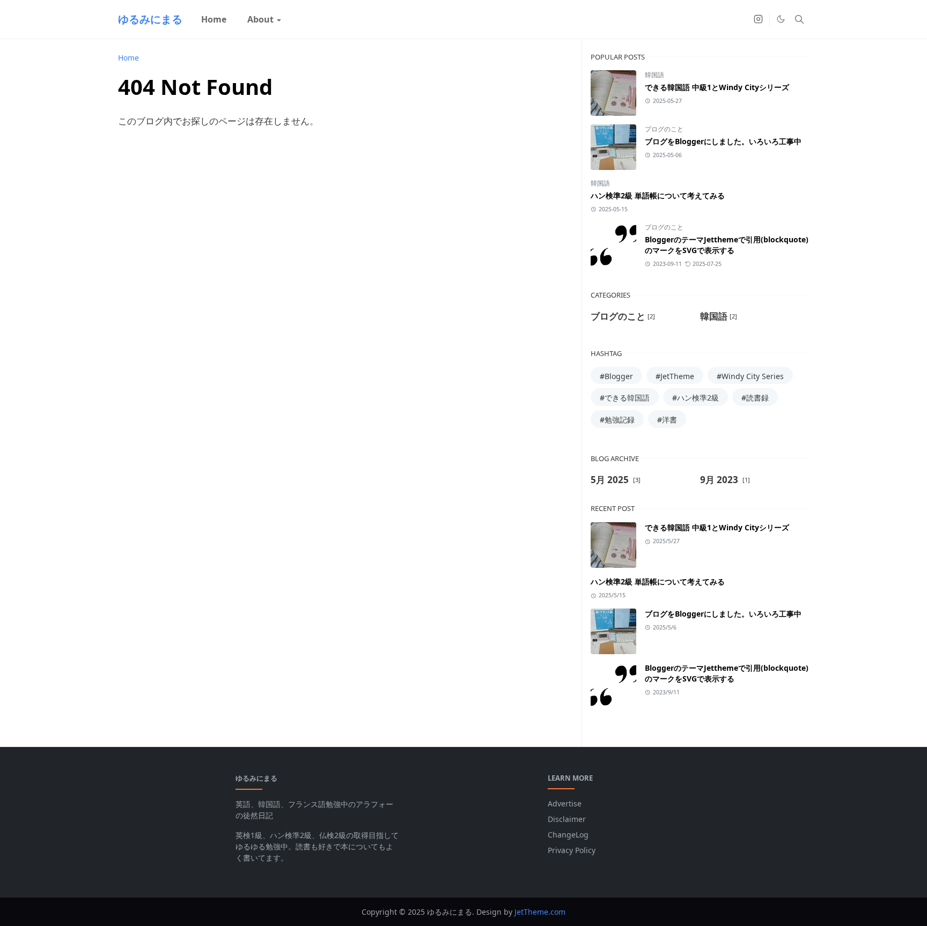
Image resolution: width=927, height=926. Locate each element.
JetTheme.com (539, 912)
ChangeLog (568, 834)
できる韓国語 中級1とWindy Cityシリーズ (717, 87)
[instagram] (758, 19)
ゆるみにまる (150, 19)
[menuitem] (214, 19)
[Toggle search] (799, 19)
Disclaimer (567, 819)
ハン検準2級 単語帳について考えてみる (658, 195)
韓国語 (654, 74)
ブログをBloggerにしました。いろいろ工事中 (723, 141)
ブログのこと (664, 129)
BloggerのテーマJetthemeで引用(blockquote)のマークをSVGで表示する (726, 244)
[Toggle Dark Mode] (781, 19)
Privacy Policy (571, 850)
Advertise (565, 803)
